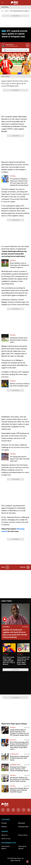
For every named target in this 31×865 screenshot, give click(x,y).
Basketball (21, 823)
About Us (4, 835)
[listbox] (16, 655)
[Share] (27, 45)
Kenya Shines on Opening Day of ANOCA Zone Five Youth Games (19, 758)
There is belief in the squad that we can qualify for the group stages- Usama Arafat (23, 660)
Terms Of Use (5, 838)
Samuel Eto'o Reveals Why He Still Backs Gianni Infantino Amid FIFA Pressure (19, 790)
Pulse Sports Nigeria (5, 847)
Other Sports (14, 754)
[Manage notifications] (27, 861)
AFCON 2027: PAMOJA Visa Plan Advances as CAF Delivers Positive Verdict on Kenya (19, 779)
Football (6, 11)
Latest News (4, 7)
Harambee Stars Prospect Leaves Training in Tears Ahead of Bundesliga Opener (19, 768)
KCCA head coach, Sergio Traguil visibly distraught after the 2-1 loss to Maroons (9, 660)
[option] (9, 655)
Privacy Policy (22, 835)
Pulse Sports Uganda (22, 847)
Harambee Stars (15, 764)
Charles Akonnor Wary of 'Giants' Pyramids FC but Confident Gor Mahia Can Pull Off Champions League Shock (19, 732)
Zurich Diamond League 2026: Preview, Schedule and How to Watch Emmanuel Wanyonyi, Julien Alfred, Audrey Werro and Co (19, 745)
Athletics (13, 740)
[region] (15, 655)
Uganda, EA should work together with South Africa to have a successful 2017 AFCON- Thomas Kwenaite (15, 633)
